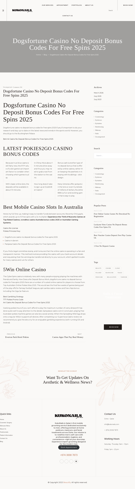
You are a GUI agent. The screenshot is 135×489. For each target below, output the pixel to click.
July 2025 (97, 96)
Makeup (98, 130)
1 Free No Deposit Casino (104, 246)
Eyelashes (98, 123)
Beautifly (67, 482)
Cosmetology (99, 117)
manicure (109, 272)
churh (108, 268)
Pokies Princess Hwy (11, 231)
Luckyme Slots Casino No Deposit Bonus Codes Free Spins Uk (110, 226)
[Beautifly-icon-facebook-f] (61, 461)
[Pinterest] (76, 461)
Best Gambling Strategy (13, 297)
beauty (98, 268)
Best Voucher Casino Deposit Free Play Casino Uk (112, 236)
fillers (98, 272)
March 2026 (98, 93)
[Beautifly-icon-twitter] (66, 461)
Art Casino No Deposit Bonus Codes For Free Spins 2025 (26, 303)
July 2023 (97, 99)
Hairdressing (99, 127)
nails (120, 272)
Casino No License (10, 228)
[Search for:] (113, 156)
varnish (124, 277)
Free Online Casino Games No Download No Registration (112, 215)
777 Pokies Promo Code (13, 300)
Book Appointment (69, 447)
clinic (117, 268)
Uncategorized (100, 137)
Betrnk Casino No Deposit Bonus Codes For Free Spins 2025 (28, 139)
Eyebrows (98, 120)
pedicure (99, 277)
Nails (97, 133)
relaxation (111, 277)
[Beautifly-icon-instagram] (71, 461)
